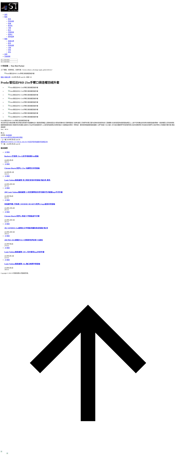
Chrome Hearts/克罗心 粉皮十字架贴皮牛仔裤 (22, 216)
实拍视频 (7, 56)
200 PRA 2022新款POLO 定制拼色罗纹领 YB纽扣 (23, 240)
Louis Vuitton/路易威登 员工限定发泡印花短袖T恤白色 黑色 (27, 180)
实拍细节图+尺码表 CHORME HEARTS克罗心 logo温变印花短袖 (29, 204)
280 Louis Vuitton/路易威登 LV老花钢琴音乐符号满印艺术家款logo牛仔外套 (33, 192)
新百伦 (10, 25)
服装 (5, 39)
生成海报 (9, 135)
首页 (5, 14)
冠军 (9, 50)
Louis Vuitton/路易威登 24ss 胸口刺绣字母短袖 (22, 264)
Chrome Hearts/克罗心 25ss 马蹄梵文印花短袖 (22, 168)
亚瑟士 (10, 34)
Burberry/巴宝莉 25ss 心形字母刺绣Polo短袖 (21, 156)
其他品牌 (11, 36)
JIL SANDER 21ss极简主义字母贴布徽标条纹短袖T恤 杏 (26, 228)
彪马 (9, 30)
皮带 (5, 54)
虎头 (9, 52)
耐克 (9, 19)
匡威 (9, 23)
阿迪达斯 (11, 21)
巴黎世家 (11, 32)
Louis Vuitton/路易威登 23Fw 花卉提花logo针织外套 (24, 252)
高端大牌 (11, 41)
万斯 (9, 28)
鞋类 (5, 17)
